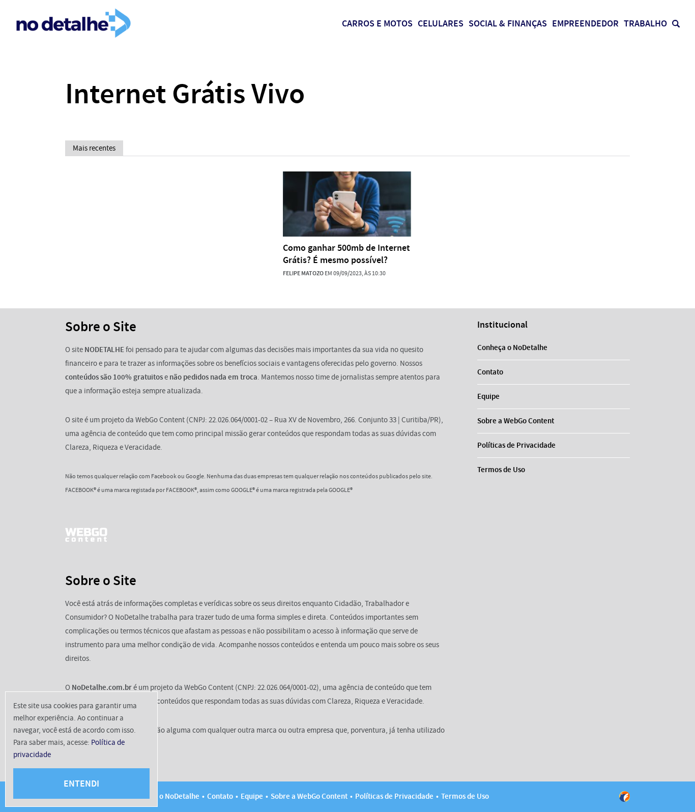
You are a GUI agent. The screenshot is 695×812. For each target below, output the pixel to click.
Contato (490, 372)
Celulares (441, 23)
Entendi (81, 783)
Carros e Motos (377, 23)
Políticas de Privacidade (516, 445)
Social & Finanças (508, 23)
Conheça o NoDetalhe (512, 347)
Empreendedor (585, 23)
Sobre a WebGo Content (515, 421)
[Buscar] (676, 23)
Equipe (488, 396)
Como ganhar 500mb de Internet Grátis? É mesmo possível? (346, 254)
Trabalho (645, 23)
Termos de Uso (501, 470)
